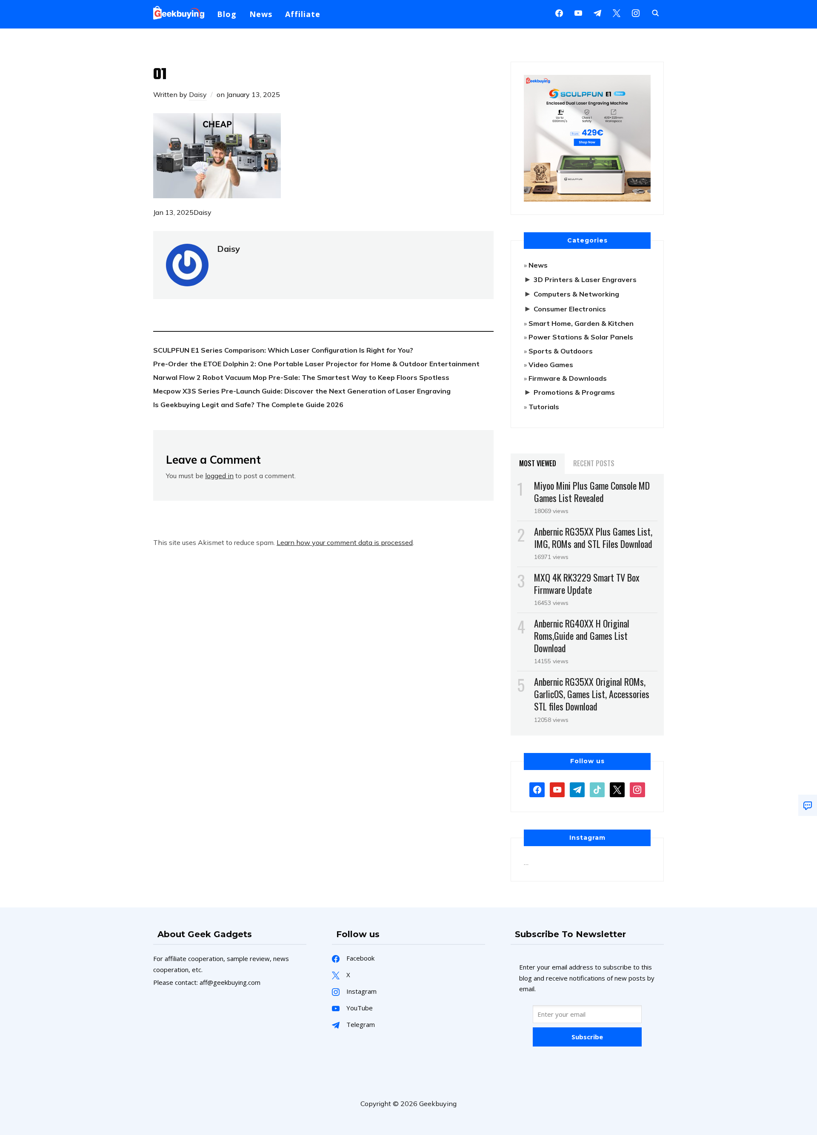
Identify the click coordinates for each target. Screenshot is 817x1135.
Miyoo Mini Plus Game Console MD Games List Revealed (592, 492)
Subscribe (587, 1036)
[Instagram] (597, 12)
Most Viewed (537, 463)
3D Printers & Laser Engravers (585, 279)
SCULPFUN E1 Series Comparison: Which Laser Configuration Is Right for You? (283, 350)
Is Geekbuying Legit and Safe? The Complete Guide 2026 (248, 404)
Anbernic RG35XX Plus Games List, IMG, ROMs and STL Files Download (593, 537)
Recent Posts (593, 463)
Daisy (198, 94)
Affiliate (302, 14)
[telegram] (577, 788)
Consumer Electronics (570, 309)
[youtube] (578, 12)
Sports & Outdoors (560, 351)
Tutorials (543, 406)
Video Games (550, 364)
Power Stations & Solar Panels (580, 337)
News (260, 14)
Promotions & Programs (574, 392)
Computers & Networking (576, 294)
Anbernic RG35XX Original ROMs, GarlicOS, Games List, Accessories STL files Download (591, 694)
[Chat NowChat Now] (807, 805)
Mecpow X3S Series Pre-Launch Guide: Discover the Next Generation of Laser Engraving (302, 391)
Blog (227, 14)
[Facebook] (559, 12)
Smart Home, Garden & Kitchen (581, 323)
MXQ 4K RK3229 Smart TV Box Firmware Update (587, 583)
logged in (219, 475)
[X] (616, 12)
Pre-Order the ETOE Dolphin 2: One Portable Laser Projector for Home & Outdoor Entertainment (316, 363)
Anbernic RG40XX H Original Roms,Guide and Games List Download (581, 635)
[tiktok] (597, 788)
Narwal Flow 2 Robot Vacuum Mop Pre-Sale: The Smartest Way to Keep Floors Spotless (301, 377)
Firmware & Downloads (567, 378)
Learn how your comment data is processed (345, 542)
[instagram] (635, 12)
